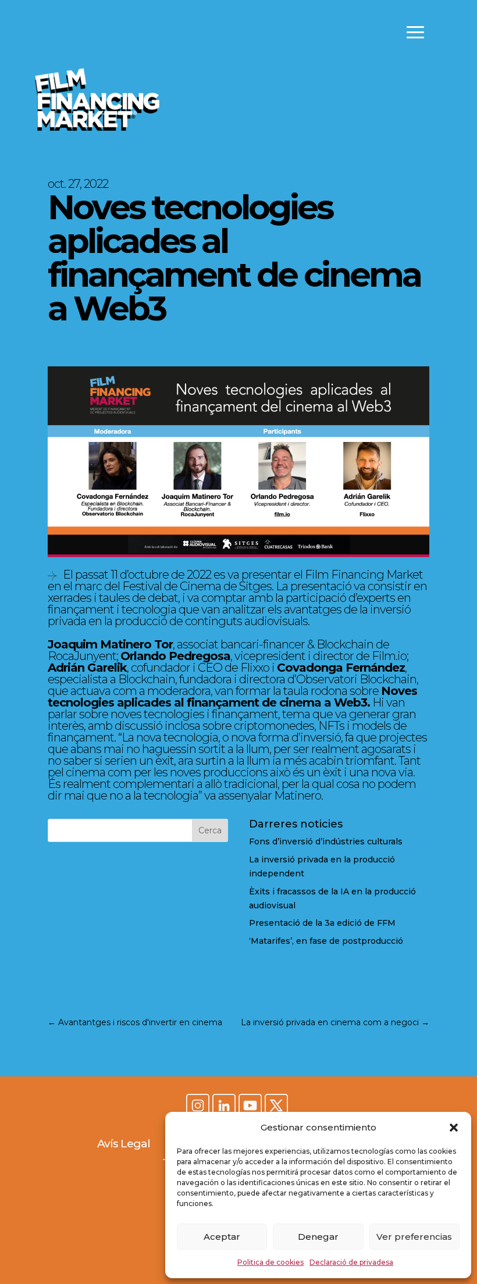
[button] (454, 1127)
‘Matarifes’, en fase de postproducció (326, 941)
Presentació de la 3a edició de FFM (322, 923)
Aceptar (222, 1236)
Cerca (210, 830)
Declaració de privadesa (351, 1262)
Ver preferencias (414, 1236)
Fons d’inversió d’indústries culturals (326, 841)
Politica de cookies (270, 1262)
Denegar (318, 1236)
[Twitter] (276, 1106)
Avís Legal (123, 1143)
